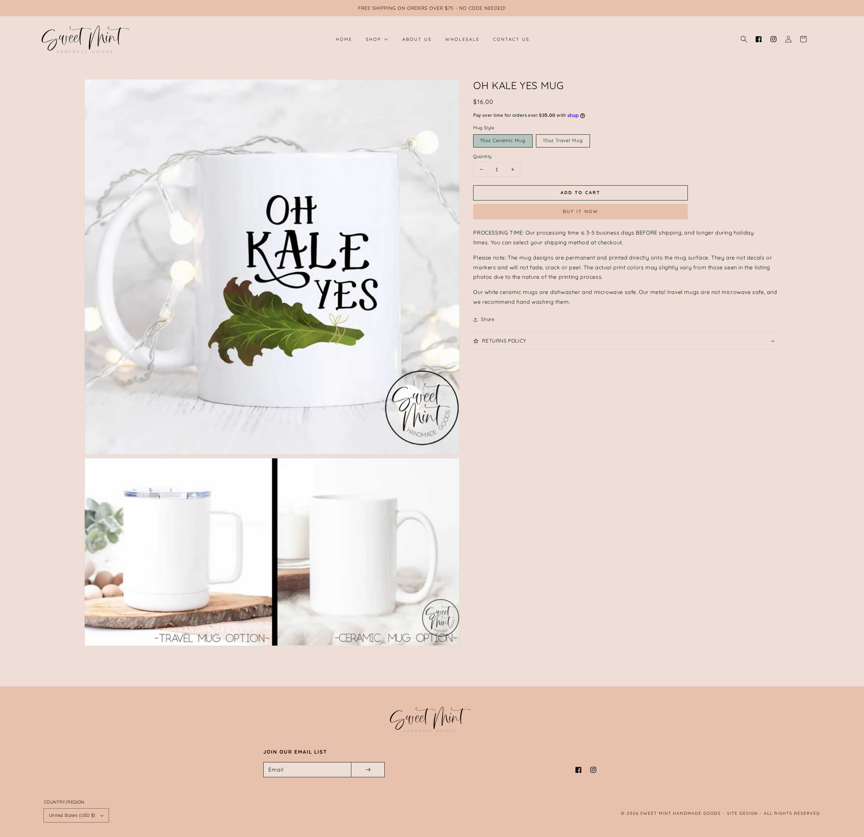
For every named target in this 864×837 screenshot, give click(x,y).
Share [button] (487, 319)
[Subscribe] (368, 769)
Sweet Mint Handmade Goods (680, 813)
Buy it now (580, 211)
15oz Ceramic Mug (502, 140)
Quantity (482, 156)
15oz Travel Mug (563, 140)
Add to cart (580, 192)
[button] (743, 39)
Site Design (742, 813)
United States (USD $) (72, 815)
